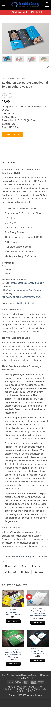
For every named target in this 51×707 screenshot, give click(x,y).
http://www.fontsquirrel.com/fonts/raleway (21, 297)
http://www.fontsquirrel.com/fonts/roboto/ (22, 290)
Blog (40, 687)
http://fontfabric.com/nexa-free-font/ (27, 283)
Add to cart (13, 135)
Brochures (21, 79)
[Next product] (4, 95)
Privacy (20, 689)
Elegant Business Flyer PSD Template (13, 613)
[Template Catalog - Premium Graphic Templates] (25, 5)
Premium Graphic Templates (22, 687)
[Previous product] (10, 95)
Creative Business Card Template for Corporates (13, 654)
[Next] (44, 38)
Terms (44, 689)
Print (12, 79)
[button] (3, 4)
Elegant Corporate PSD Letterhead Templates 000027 (38, 613)
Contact (30, 691)
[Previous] (6, 38)
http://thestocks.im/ (25, 303)
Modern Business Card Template (37, 652)
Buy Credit (8, 689)
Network (35, 689)
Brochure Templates (25, 556)
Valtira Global (27, 678)
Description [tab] (8, 163)
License (20, 691)
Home (4, 79)
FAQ (27, 689)
